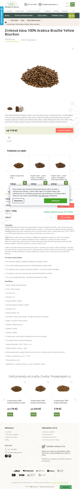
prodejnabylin (9, 456)
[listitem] (19, 170)
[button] (7, 171)
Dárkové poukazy (11, 437)
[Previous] (4, 399)
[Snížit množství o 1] (47, 217)
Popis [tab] (9, 192)
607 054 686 (12, 449)
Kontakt (8, 432)
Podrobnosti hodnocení (12, 41)
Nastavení (18, 201)
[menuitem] (8, 15)
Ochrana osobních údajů (51, 440)
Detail (10, 414)
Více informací (43, 196)
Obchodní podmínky (49, 437)
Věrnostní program (34, 11)
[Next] (75, 399)
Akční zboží (20, 11)
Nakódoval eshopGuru (46, 486)
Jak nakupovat (47, 434)
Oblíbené (48, 11)
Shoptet (35, 486)
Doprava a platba (48, 432)
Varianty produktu (64, 130)
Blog (7, 440)
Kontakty (56, 11)
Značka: (29, 40)
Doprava (64, 11)
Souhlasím (55, 201)
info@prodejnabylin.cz (15, 452)
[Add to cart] (25, 183)
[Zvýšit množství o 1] (54, 217)
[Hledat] (67, 4)
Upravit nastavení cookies (59, 482)
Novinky (9, 11)
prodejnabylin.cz (6, 456)
